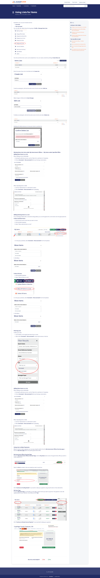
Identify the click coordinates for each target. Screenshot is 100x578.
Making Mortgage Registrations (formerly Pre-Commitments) (79, 36)
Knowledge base (20, 5)
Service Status (67, 2)
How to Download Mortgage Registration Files (79, 47)
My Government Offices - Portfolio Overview (78, 42)
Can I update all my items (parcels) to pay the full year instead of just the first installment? (79, 50)
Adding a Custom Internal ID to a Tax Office (79, 27)
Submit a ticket (82, 2)
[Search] (86, 6)
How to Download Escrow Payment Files (79, 44)
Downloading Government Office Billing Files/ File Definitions (78, 30)
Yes (50, 559)
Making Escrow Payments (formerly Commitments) (78, 33)
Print (73, 22)
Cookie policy (57, 576)
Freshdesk (51, 576)
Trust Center (74, 2)
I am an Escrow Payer (28, 5)
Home (13, 5)
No (44, 559)
